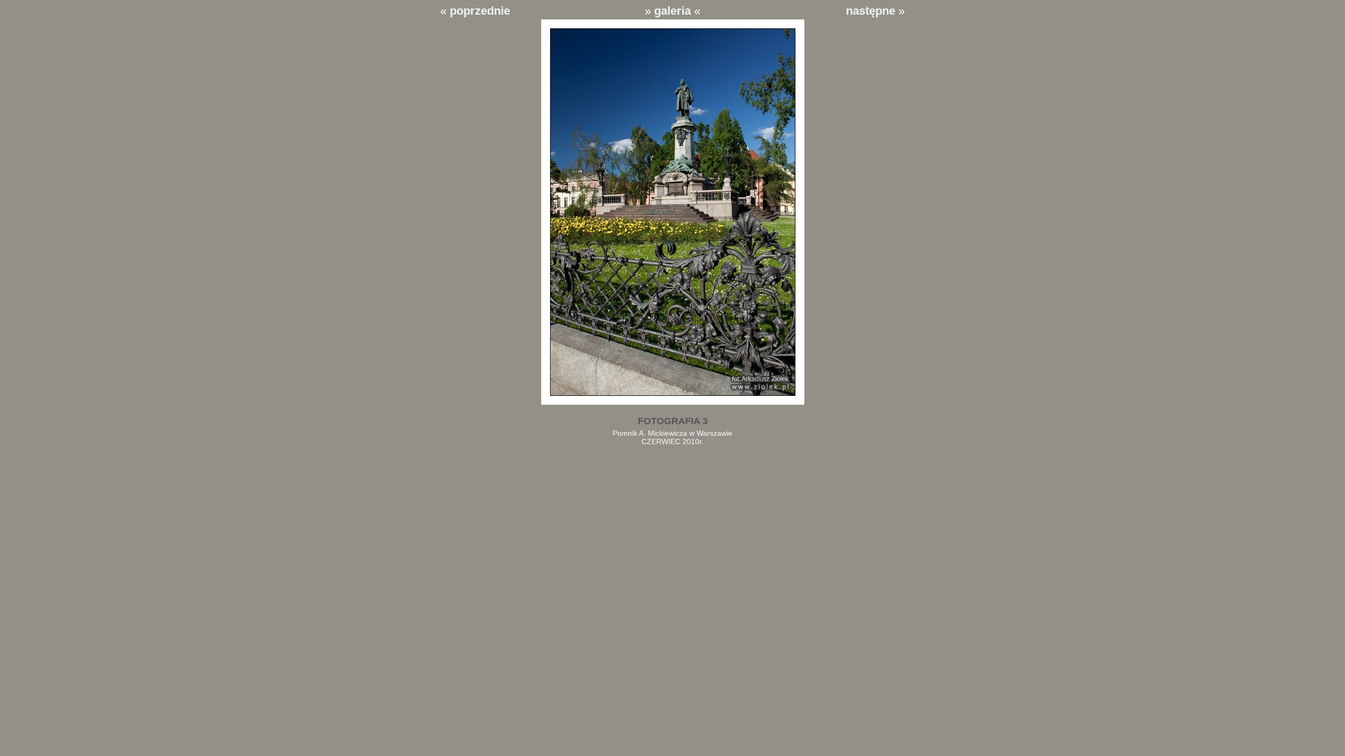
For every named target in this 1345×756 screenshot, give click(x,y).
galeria (672, 10)
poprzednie (480, 10)
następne (870, 10)
